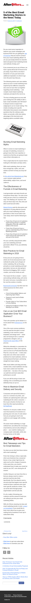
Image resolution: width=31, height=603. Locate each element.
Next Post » (25, 531)
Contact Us (7, 599)
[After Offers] (13, 5)
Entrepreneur (19, 322)
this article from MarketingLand (14, 176)
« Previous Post (7, 531)
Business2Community (10, 285)
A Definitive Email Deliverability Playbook (15, 566)
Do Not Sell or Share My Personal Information (15, 596)
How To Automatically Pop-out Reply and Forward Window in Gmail (15, 569)
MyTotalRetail (7, 406)
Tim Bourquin (19, 20)
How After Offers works (10, 537)
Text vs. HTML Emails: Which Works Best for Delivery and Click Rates (15, 577)
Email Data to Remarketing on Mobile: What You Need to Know (14, 573)
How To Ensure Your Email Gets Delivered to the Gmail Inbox (12, 562)
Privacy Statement (17, 595)
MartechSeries (7, 207)
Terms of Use (7, 595)
